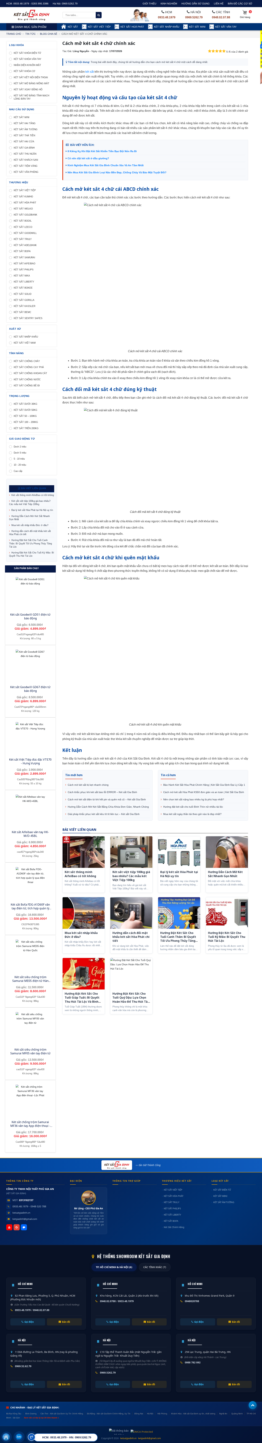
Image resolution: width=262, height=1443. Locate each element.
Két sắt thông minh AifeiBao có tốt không (32, 495)
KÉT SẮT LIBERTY (172, 1214)
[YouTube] (9, 1227)
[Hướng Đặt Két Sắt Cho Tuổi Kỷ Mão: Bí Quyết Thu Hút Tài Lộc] (227, 913)
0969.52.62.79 (23, 1366)
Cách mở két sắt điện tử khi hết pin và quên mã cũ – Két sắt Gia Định (106, 799)
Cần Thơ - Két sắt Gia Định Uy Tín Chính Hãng (61, 1413)
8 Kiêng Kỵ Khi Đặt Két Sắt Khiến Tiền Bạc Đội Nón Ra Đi (102, 151)
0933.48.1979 (166, 17)
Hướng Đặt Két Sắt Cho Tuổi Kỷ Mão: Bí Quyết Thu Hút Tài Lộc (31, 554)
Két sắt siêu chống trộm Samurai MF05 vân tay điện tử (30, 1051)
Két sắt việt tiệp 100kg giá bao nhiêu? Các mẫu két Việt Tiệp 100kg (29, 503)
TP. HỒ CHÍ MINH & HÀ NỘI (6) (114, 1267)
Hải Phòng (162, 1413)
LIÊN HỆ (219, 3)
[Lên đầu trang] (253, 1405)
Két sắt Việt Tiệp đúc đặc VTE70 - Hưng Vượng (30, 761)
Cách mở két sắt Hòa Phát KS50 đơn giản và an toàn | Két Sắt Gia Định (203, 792)
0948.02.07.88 (221, 17)
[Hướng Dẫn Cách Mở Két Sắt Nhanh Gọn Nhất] (227, 852)
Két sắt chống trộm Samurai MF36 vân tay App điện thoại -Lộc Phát (30, 1125)
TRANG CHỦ (13, 33)
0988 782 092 (193, 1362)
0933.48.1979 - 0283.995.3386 (30, 3)
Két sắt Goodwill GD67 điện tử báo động (30, 689)
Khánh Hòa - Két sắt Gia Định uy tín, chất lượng (193, 1413)
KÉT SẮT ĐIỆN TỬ (222, 1189)
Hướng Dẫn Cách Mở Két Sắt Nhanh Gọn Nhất (29, 518)
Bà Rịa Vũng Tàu (13, 1413)
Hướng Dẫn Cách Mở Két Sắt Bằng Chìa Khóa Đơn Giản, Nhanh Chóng (108, 806)
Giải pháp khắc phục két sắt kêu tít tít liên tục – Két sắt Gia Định (103, 814)
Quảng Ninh (237, 1413)
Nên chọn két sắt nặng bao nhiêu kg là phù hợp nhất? (193, 799)
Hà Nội (150, 1413)
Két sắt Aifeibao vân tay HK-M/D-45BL (30, 834)
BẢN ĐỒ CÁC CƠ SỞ (240, 3)
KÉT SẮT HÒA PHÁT (173, 1196)
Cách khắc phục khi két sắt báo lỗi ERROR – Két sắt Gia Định (102, 792)
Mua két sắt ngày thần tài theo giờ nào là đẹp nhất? (192, 814)
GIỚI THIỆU (149, 3)
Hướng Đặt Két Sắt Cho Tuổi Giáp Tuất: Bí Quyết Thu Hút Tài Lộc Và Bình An (82, 999)
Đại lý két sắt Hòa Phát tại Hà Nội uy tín (32, 510)
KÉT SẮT (73, 26)
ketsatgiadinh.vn (21, 1212)
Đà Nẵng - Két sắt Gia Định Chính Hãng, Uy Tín (108, 1413)
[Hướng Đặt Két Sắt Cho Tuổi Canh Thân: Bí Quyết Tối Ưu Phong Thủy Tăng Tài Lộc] (179, 913)
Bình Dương (31, 1413)
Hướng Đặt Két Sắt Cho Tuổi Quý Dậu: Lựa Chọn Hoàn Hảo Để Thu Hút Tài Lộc (130, 999)
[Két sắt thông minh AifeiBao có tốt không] (84, 852)
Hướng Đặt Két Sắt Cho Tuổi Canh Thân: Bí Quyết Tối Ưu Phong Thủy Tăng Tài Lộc (30, 543)
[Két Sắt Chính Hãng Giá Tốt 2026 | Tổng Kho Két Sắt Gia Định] (31, 15)
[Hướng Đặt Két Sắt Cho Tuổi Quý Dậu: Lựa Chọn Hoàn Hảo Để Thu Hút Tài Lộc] (131, 973)
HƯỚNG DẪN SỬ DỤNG (195, 3)
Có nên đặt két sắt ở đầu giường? (88, 158)
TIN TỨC (30, 33)
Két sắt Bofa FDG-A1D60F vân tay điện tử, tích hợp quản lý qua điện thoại (30, 908)
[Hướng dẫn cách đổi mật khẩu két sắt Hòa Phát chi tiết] (131, 913)
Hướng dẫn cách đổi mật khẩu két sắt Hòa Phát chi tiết (30, 533)
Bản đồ (66, 1321)
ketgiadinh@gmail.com (24, 1219)
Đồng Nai (138, 1413)
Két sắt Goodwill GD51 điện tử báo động (30, 616)
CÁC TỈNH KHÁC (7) (154, 1267)
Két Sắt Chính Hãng (174, 1227)
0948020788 (192, 1301)
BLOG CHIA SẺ (48, 33)
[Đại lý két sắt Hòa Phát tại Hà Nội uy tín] (179, 852)
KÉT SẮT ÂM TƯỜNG (223, 1202)
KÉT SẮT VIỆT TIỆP (99, 26)
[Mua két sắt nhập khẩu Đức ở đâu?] (84, 913)
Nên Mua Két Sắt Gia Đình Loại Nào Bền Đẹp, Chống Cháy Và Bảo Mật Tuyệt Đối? (117, 172)
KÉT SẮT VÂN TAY (226, 26)
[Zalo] (24, 1227)
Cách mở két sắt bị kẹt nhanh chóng (88, 784)
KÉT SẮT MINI (197, 26)
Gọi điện (29, 1321)
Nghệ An (223, 1413)
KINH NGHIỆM (169, 3)
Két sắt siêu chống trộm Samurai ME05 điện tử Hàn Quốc (30, 980)
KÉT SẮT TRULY (171, 1202)
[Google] (17, 1227)
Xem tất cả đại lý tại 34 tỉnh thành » (41, 1417)
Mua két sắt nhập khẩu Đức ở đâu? (29, 525)
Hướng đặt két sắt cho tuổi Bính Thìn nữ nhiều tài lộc (193, 806)
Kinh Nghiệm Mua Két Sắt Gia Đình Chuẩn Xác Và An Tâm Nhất (106, 165)
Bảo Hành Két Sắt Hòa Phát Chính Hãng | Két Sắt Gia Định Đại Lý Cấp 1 (204, 784)
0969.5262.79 (70, 3)
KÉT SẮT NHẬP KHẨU (166, 26)
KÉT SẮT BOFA (171, 1220)
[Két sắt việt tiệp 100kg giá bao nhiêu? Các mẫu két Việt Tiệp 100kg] (131, 852)
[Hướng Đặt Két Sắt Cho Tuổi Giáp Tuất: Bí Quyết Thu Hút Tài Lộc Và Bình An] (84, 973)
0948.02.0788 (108, 1301)
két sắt (89, 71)
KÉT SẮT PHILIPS (172, 1208)
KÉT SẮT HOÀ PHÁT (132, 26)
